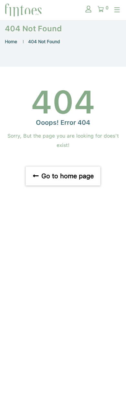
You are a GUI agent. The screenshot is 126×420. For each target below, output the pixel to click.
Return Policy (63, 357)
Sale (63, 303)
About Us (63, 330)
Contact (63, 344)
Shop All (63, 317)
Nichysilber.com (63, 400)
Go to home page (66, 176)
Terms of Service (63, 371)
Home (11, 41)
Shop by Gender (63, 290)
